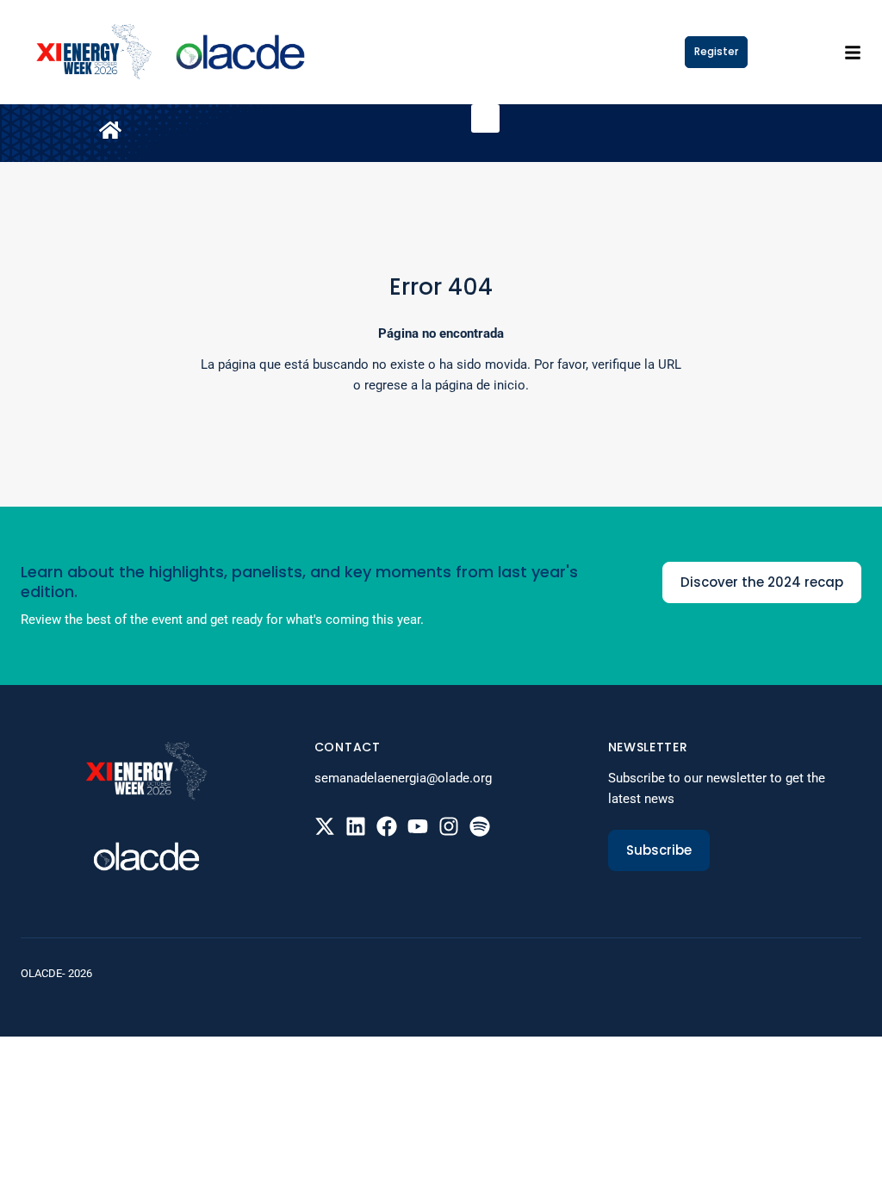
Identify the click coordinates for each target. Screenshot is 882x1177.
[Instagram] (448, 826)
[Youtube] (417, 826)
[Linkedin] (355, 826)
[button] (485, 118)
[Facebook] (386, 826)
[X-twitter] (324, 826)
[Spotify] (479, 826)
